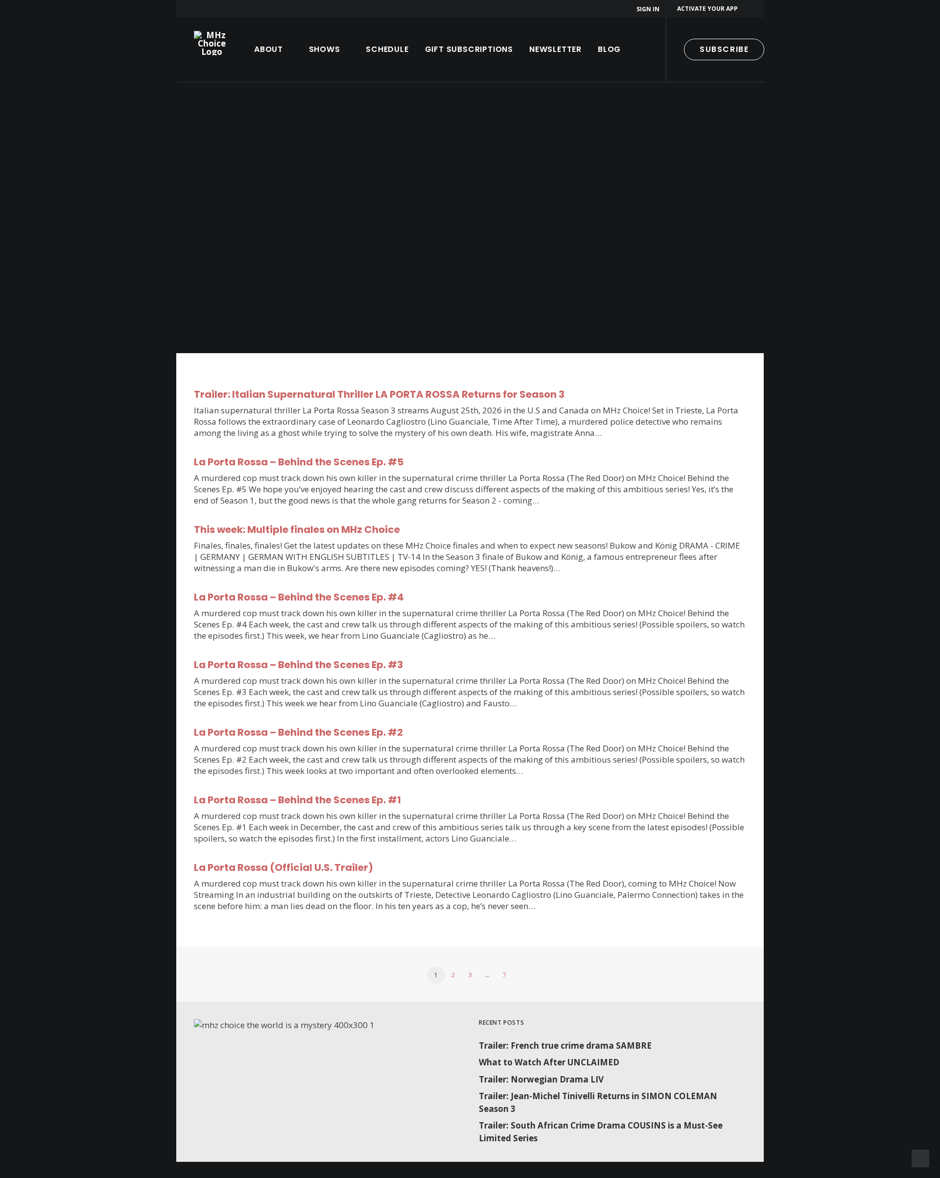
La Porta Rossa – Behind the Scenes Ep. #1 (297, 800)
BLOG (609, 49)
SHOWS (324, 49)
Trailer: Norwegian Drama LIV (541, 1079)
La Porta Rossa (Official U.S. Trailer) (283, 867)
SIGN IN (647, 9)
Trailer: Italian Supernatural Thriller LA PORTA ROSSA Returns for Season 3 (379, 394)
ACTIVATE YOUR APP (707, 8)
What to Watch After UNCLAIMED (549, 1062)
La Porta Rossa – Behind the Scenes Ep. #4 (299, 597)
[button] (790, 50)
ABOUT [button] (268, 49)
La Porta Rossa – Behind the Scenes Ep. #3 (298, 665)
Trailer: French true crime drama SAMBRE (565, 1045)
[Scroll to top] (920, 1157)
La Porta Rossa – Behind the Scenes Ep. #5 (298, 462)
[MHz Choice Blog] (212, 43)
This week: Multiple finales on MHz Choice (297, 529)
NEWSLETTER (555, 49)
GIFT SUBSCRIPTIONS (469, 49)
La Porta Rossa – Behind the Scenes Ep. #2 (298, 732)
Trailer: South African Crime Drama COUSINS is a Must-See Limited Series (601, 1132)
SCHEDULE (387, 49)
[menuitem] (649, 9)
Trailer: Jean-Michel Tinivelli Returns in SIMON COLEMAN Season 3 (598, 1102)
